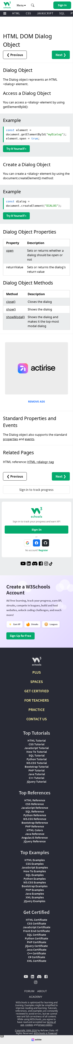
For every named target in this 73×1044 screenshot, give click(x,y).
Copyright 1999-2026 (26, 1030)
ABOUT (42, 991)
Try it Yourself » (16, 149)
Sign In (37, 529)
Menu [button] (20, 5)
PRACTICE (36, 709)
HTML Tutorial (37, 740)
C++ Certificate (36, 953)
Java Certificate (36, 949)
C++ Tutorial (36, 778)
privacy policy (45, 1024)
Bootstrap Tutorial (36, 766)
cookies (29, 1024)
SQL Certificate (36, 934)
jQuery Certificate (36, 946)
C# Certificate (36, 957)
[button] (32, 5)
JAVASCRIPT (45, 13)
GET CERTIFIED (36, 691)
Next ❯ (61, 55)
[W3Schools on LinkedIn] (28, 564)
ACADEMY (35, 996)
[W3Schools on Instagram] (46, 564)
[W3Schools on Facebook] (40, 564)
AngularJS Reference (35, 837)
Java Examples (34, 893)
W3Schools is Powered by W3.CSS (44, 1035)
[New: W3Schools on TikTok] (51, 564)
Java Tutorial (36, 774)
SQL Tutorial (37, 755)
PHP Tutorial (36, 770)
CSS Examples (35, 864)
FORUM (29, 991)
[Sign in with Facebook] (36, 542)
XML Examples (35, 897)
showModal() (15, 317)
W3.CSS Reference (34, 819)
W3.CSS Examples (34, 882)
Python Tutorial (37, 759)
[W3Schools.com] (36, 663)
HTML (16, 13)
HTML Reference (34, 800)
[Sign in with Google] (27, 542)
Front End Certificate (36, 931)
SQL (62, 13)
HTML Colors (35, 830)
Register (43, 550)
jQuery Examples (34, 901)
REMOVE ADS (36, 401)
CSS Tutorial (36, 744)
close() (10, 302)
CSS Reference (34, 804)
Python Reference (34, 815)
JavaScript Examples (35, 867)
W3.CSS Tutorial (36, 763)
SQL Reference (34, 811)
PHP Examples (35, 890)
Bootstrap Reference (35, 822)
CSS (28, 13)
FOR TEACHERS (36, 700)
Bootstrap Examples (35, 886)
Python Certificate (36, 938)
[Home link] (7, 5)
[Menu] (5, 13)
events (29, 439)
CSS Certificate (36, 923)
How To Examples (34, 871)
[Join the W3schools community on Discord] (35, 564)
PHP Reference (34, 826)
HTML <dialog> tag (40, 462)
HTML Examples (35, 860)
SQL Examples (35, 875)
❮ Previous (15, 55)
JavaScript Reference (34, 808)
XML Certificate (36, 961)
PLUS (36, 672)
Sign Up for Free (20, 636)
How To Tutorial (36, 752)
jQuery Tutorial (36, 781)
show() (11, 309)
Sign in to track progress (36, 489)
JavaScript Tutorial (36, 748)
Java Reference (34, 834)
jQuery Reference (35, 841)
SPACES (36, 681)
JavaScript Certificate (36, 927)
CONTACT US (36, 719)
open (9, 250)
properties (10, 439)
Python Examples (35, 878)
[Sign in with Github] (45, 542)
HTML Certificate (36, 920)
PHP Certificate (36, 942)
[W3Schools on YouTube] (23, 564)
